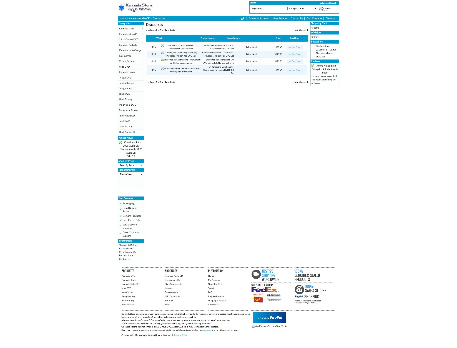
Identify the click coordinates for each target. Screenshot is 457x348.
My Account (214, 280)
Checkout (331, 18)
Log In (242, 18)
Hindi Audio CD (127, 132)
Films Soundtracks (173, 284)
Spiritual (169, 300)
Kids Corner (125, 56)
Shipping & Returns (128, 245)
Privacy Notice (126, 248)
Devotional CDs (172, 280)
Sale (167, 305)
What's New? (126, 138)
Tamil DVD (124, 121)
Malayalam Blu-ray (129, 110)
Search (211, 288)
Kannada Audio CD (139, 18)
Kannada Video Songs (130, 50)
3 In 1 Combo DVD (129, 39)
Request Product (216, 296)
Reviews (315, 61)
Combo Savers (126, 61)
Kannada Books (127, 72)
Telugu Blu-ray (126, 83)
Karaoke (169, 288)
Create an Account (259, 18)
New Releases (128, 305)
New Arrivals (280, 18)
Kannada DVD (126, 28)
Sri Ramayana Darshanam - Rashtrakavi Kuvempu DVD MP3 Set (218, 70)
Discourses (159, 18)
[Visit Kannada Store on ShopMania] (269, 326)
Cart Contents (314, 18)
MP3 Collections (172, 296)
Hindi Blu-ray (125, 99)
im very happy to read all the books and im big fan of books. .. (324, 80)
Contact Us (297, 18)
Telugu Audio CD (127, 88)
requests (207, 330)
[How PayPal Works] (269, 322)
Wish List (316, 32)
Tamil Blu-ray (125, 126)
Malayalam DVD (127, 105)
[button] (321, 3)
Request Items (126, 255)
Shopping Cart (319, 23)
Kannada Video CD (129, 34)
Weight (159, 38)
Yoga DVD (124, 67)
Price (278, 38)
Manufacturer (234, 38)
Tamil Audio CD (127, 116)
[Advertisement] (129, 187)
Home (123, 18)
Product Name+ (207, 38)
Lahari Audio (252, 47)
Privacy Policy (180, 335)
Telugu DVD (125, 78)
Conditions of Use (128, 252)
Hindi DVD (124, 94)
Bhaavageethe (171, 292)
